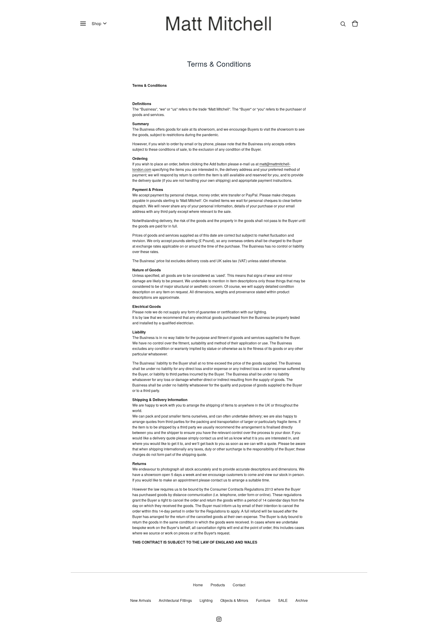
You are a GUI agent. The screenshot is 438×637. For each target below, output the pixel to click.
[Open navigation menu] (83, 23)
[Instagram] (219, 619)
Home (198, 584)
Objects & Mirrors (234, 600)
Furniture (263, 600)
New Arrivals (140, 600)
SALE (283, 600)
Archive (301, 600)
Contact (239, 584)
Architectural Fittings (175, 600)
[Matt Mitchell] (219, 23)
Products (218, 584)
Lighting (206, 600)
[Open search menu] (343, 23)
